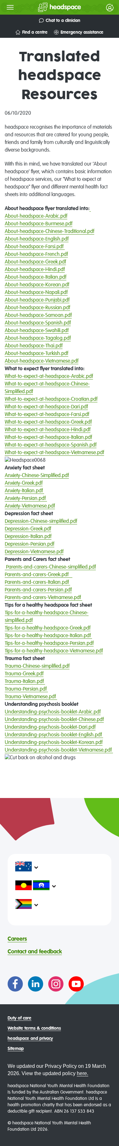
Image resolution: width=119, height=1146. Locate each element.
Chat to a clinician (63, 20)
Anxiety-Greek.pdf (24, 483)
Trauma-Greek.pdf (24, 674)
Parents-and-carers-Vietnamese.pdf (43, 597)
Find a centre (35, 32)
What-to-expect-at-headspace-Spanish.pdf (50, 445)
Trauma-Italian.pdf (25, 681)
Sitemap (16, 1049)
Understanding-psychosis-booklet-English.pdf (54, 735)
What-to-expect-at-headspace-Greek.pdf (48, 422)
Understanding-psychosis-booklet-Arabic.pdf (53, 712)
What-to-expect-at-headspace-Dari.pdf (46, 407)
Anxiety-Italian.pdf (24, 491)
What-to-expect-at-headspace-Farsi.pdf (47, 414)
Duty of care (19, 1018)
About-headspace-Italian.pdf (35, 277)
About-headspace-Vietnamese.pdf (41, 361)
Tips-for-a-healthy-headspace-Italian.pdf (48, 635)
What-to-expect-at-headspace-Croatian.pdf (51, 399)
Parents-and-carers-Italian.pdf (37, 582)
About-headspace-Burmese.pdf (38, 224)
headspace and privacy (30, 1038)
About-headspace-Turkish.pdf (36, 353)
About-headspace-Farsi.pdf (35, 246)
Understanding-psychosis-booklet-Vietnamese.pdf (59, 750)
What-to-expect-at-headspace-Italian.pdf (48, 437)
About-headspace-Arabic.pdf (36, 216)
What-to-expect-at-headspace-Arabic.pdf (49, 376)
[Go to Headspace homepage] (47, 7)
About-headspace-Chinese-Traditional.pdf (49, 231)
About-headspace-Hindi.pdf (35, 269)
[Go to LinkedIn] (35, 984)
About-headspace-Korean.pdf (37, 285)
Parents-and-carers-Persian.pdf (38, 590)
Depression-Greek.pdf (28, 529)
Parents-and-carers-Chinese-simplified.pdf (51, 567)
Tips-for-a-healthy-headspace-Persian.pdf (49, 643)
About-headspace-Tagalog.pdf (38, 338)
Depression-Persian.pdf (29, 544)
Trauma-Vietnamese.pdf (31, 696)
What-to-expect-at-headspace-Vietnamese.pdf (54, 452)
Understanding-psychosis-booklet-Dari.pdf (50, 727)
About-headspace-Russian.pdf (37, 307)
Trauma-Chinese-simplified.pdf (37, 666)
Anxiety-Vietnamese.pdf (30, 506)
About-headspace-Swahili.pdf (37, 330)
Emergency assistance (82, 32)
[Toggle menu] (10, 7)
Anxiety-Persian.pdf (26, 498)
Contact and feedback (35, 952)
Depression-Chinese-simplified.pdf (41, 521)
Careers (17, 939)
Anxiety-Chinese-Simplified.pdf (37, 475)
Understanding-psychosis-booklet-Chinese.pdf (54, 719)
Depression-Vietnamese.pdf (34, 552)
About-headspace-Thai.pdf (34, 346)
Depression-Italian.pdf (28, 536)
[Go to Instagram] (55, 984)
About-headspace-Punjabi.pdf (37, 300)
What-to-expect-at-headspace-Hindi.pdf (47, 430)
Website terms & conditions (34, 1028)
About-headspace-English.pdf (37, 239)
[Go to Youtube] (76, 984)
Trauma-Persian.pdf (26, 689)
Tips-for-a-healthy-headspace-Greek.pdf (47, 628)
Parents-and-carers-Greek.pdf (38, 574)
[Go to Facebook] (15, 984)
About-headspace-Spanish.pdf (38, 323)
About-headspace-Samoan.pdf (38, 315)
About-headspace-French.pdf (36, 254)
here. (82, 1073)
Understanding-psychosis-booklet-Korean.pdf (53, 742)
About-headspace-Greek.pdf (35, 262)
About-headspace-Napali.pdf (36, 292)
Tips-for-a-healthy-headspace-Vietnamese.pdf (54, 651)
